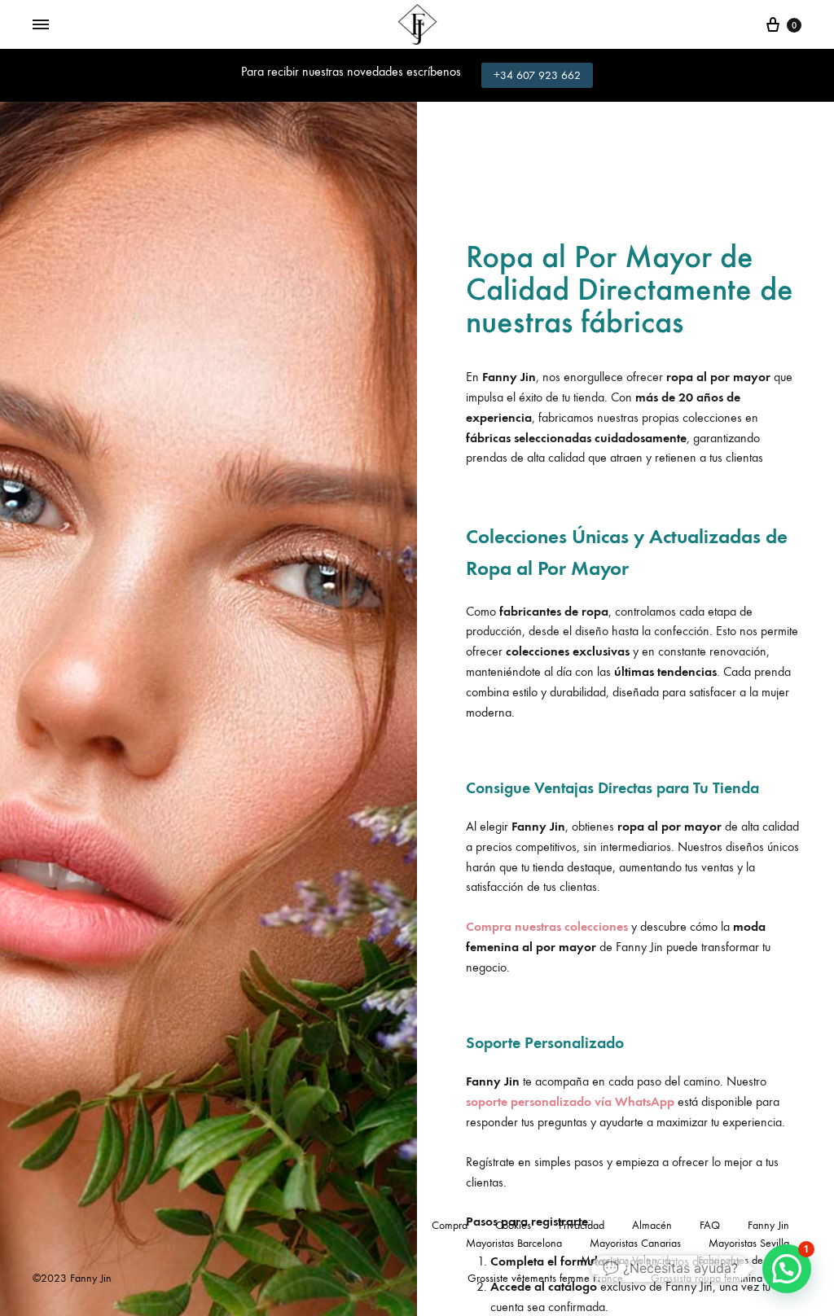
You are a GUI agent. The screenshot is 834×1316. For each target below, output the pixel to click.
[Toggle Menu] (41, 25)
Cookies (513, 1225)
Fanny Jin (768, 1225)
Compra (449, 1225)
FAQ (710, 1225)
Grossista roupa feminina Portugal (726, 1278)
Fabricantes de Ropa (743, 1260)
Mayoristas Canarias (635, 1243)
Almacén (652, 1225)
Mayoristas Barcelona (514, 1243)
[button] (786, 1268)
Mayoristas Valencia (625, 1260)
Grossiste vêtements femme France (545, 1278)
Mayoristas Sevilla (749, 1243)
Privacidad (581, 1225)
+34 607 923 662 (537, 75)
